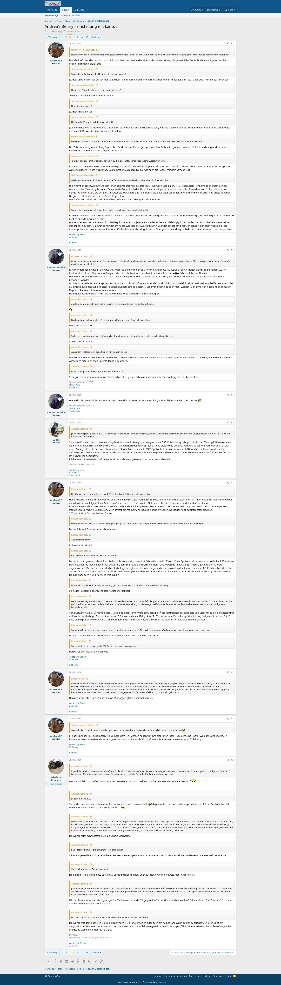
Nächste (95, 36)
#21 (233, 482)
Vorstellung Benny (77, 234)
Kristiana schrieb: (79, 489)
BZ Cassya (74, 945)
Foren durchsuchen (70, 15)
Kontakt (158, 976)
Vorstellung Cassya (77, 943)
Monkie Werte (74, 385)
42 (87, 36)
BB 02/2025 (74, 475)
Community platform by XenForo (140, 982)
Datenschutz (195, 976)
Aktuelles (79, 9)
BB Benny (73, 242)
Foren (65, 9)
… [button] (82, 36)
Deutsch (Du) (53, 976)
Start (228, 976)
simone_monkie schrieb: (83, 49)
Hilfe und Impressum (214, 976)
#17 (233, 43)
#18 (233, 249)
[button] (87, 10)
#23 (233, 718)
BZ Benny (73, 237)
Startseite (52, 9)
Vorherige (53, 36)
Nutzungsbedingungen (175, 976)
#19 (233, 394)
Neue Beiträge (51, 15)
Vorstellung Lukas (77, 470)
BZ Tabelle (74, 472)
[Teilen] (228, 43)
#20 (233, 422)
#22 (233, 672)
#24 (233, 760)
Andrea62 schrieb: (79, 256)
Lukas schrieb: (78, 678)
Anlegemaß (74, 387)
